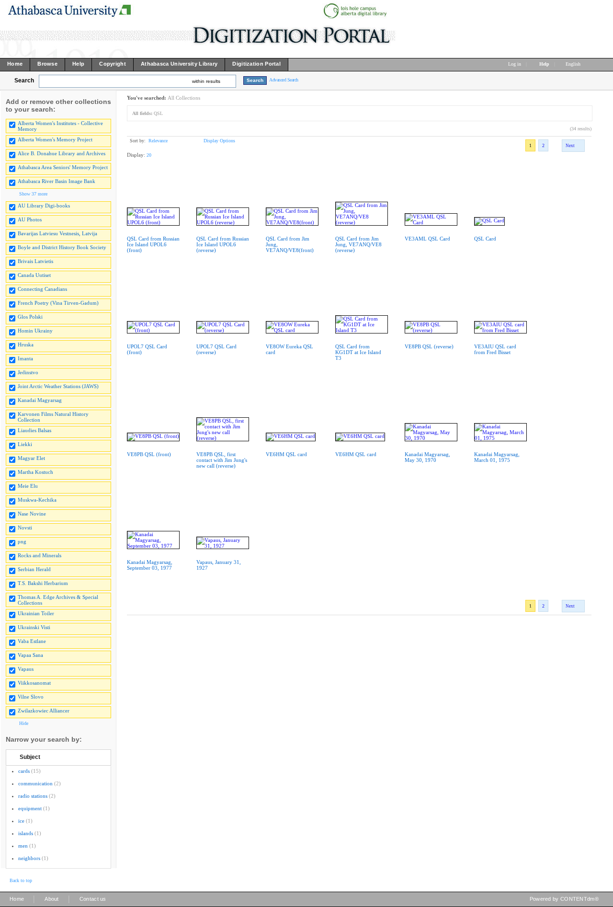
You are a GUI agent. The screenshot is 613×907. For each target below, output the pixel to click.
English (574, 64)
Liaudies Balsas (34, 430)
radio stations (32, 796)
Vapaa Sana (30, 655)
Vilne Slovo (31, 697)
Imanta (25, 358)
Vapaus (26, 669)
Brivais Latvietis (35, 261)
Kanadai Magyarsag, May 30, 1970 (427, 457)
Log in (514, 64)
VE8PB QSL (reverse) (429, 346)
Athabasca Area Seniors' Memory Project (63, 167)
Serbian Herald (34, 569)
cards (24, 771)
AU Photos (30, 219)
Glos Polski (30, 317)
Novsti (25, 527)
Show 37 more (33, 193)
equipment (30, 808)
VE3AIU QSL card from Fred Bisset (495, 349)
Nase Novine (32, 514)
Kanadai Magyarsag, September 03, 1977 (149, 565)
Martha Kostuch (35, 472)
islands (25, 833)
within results (206, 81)
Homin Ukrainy (35, 330)
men (23, 846)
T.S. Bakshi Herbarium (43, 583)
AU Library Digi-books (44, 205)
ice (21, 821)
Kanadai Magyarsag (40, 400)
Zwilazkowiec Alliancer (43, 710)
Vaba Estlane (32, 641)
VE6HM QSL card (286, 454)
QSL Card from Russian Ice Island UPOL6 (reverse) (222, 244)
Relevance (158, 140)
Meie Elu (28, 486)
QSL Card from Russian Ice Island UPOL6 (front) (153, 244)
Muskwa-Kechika (37, 500)
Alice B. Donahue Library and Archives (61, 153)
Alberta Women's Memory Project (55, 139)
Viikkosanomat (34, 683)
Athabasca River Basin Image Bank (56, 181)
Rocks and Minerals (39, 555)
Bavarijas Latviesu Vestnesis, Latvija (57, 233)
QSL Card (485, 238)
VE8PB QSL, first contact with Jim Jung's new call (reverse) (221, 460)
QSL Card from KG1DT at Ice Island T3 (358, 352)
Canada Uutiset (34, 275)
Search (24, 80)
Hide (23, 723)
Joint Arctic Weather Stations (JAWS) (58, 386)
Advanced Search (283, 79)
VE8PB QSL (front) (149, 454)
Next (570, 145)
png (22, 541)
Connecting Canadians (42, 289)
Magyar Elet (31, 458)
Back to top (21, 880)
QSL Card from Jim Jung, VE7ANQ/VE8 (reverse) (358, 244)
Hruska (26, 344)
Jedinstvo (28, 372)
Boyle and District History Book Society (62, 247)
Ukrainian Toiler (36, 613)
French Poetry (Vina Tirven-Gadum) (58, 303)
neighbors (29, 858)
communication (35, 783)
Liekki (25, 444)
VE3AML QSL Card (427, 238)
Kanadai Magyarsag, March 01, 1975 (497, 457)
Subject (30, 757)
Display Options (219, 140)
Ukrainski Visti (34, 627)
